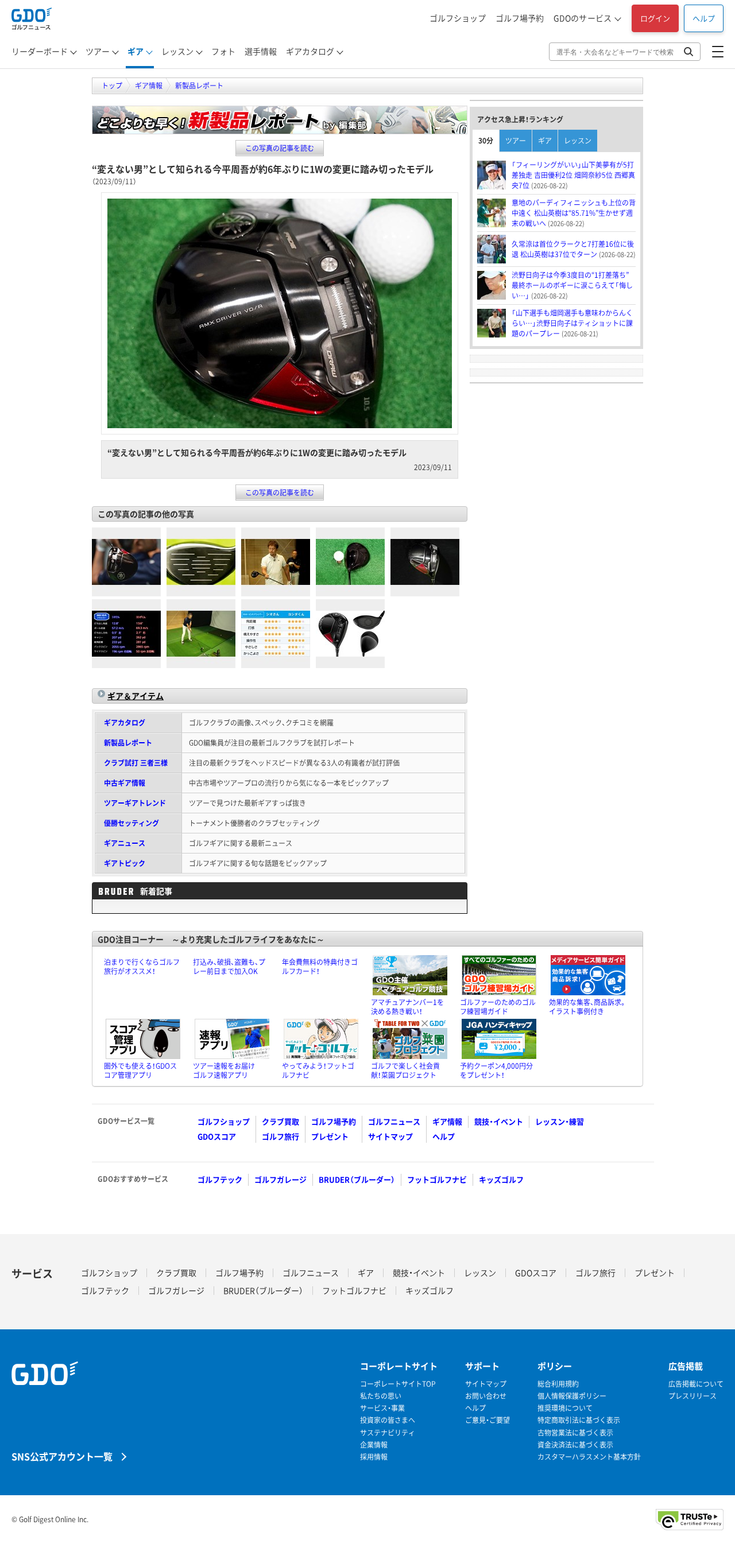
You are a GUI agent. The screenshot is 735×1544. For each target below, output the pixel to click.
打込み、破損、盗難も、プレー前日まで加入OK (229, 966)
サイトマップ (390, 1136)
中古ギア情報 (124, 783)
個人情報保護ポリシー (571, 1396)
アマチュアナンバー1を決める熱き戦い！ (407, 1007)
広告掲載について (696, 1384)
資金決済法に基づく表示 (575, 1445)
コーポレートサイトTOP (398, 1384)
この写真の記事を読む (279, 148)
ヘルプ (704, 18)
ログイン (655, 18)
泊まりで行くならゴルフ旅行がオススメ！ (142, 966)
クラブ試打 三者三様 (136, 763)
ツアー (98, 51)
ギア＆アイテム (135, 695)
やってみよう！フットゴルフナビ (318, 1070)
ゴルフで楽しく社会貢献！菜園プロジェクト (405, 1070)
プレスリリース (692, 1396)
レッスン (177, 51)
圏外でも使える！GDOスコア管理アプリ (140, 1070)
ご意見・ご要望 (487, 1420)
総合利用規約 (558, 1384)
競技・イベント (498, 1121)
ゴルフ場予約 (520, 18)
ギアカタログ (310, 51)
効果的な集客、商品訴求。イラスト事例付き (587, 1007)
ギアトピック (124, 863)
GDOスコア (217, 1136)
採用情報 (374, 1457)
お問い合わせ (485, 1396)
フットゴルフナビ (437, 1179)
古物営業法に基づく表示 (575, 1433)
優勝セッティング (131, 823)
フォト (223, 51)
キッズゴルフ (501, 1179)
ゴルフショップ (458, 18)
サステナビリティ (387, 1433)
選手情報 (261, 51)
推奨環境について (565, 1408)
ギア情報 (447, 1121)
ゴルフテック (220, 1179)
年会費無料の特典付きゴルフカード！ (320, 966)
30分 (485, 140)
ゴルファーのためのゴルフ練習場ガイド (498, 1007)
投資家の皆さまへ (387, 1420)
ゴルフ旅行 (280, 1136)
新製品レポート (128, 743)
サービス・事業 (382, 1408)
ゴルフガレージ (280, 1179)
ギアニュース (124, 843)
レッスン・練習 (559, 1121)
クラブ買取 (280, 1121)
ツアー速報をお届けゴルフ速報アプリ (224, 1070)
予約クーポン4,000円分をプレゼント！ (496, 1070)
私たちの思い (380, 1396)
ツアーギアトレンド (135, 803)
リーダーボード (39, 51)
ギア (135, 51)
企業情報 (374, 1445)
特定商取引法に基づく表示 (578, 1420)
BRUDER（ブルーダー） (357, 1179)
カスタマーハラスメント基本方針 (589, 1457)
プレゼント (330, 1136)
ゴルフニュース (394, 1121)
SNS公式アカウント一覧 (62, 1456)
